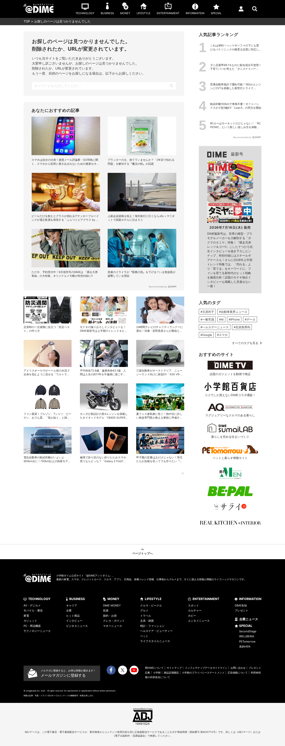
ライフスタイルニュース (155, 641)
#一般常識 (207, 319)
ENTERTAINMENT (206, 599)
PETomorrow (247, 641)
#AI (221, 319)
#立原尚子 (207, 311)
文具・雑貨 (147, 620)
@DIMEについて (154, 667)
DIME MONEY (112, 605)
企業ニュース (248, 619)
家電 (26, 615)
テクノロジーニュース (37, 630)
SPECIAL (245, 626)
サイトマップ (174, 667)
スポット (193, 605)
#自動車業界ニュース (233, 311)
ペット (144, 636)
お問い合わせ (238, 667)
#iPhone (234, 319)
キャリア (71, 605)
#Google (206, 335)
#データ (250, 319)
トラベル (145, 615)
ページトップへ (142, 553)
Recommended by (158, 286)
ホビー (192, 615)
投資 (105, 610)
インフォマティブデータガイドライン (206, 667)
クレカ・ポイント (114, 620)
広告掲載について (238, 672)
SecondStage (247, 631)
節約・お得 (110, 615)
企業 (69, 610)
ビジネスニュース (77, 625)
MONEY (113, 599)
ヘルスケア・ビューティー (156, 630)
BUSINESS (77, 599)
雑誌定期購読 (171, 672)
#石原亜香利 (242, 327)
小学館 (157, 672)
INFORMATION (250, 599)
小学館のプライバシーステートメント (203, 672)
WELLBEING (246, 636)
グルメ (144, 610)
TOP (27, 21)
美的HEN (244, 646)
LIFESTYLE (153, 599)
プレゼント (241, 610)
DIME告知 (241, 605)
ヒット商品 (73, 615)
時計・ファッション (152, 625)
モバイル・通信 (33, 610)
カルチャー (195, 610)
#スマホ (222, 335)
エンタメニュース (199, 620)
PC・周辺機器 (32, 625)
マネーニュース (112, 625)
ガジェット (30, 620)
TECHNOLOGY (39, 599)
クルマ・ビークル (151, 605)
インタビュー (74, 620)
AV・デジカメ (32, 605)
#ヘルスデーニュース (215, 327)
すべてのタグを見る (245, 343)
